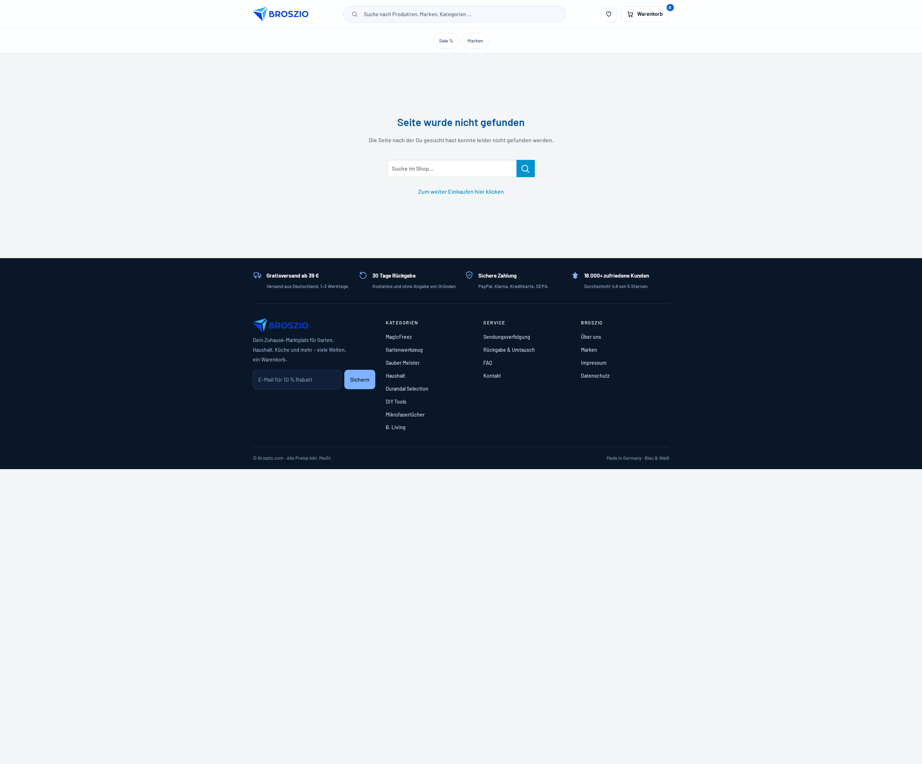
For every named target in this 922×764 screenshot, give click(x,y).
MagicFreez (399, 337)
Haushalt (395, 376)
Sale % (446, 40)
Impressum (594, 363)
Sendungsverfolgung (506, 337)
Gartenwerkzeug (404, 350)
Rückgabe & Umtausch (509, 350)
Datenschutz (595, 376)
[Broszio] (280, 14)
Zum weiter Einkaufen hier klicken (461, 191)
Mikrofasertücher (405, 415)
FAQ (487, 363)
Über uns (591, 337)
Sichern (360, 379)
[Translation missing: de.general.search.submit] (354, 14)
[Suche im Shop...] (525, 168)
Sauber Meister (403, 363)
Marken (475, 40)
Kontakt (492, 376)
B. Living (396, 427)
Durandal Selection (407, 389)
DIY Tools (396, 402)
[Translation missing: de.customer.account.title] (609, 14)
